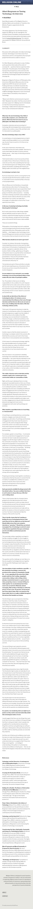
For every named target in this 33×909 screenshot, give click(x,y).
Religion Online (11, 2)
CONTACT (5, 896)
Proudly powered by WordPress (10, 905)
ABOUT (4, 892)
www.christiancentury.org (14, 38)
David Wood (7, 17)
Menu (17, 6)
